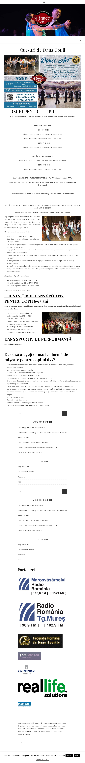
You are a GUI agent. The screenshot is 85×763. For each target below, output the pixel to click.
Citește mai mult (42, 760)
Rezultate (21, 477)
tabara (23, 743)
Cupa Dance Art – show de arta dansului (33, 442)
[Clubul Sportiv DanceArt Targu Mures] (42, 18)
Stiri (19, 482)
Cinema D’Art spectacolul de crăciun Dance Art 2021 (37, 447)
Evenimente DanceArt (26, 472)
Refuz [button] (77, 755)
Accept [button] (69, 755)
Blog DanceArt (23, 467)
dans (19, 743)
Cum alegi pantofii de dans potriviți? (31, 427)
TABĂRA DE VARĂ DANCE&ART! (30, 453)
